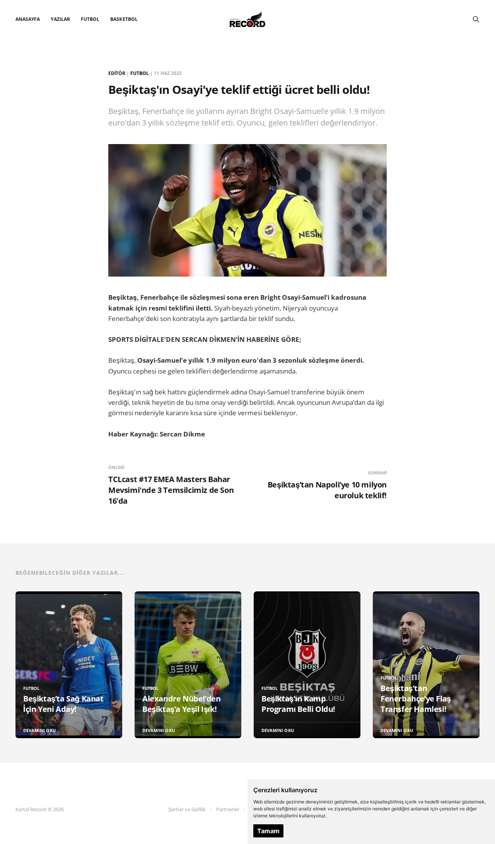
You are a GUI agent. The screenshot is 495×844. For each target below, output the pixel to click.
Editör (116, 73)
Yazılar (60, 19)
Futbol (90, 19)
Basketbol (124, 19)
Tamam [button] (268, 831)
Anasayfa (27, 19)
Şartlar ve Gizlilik (187, 809)
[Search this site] (476, 19)
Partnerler (227, 809)
